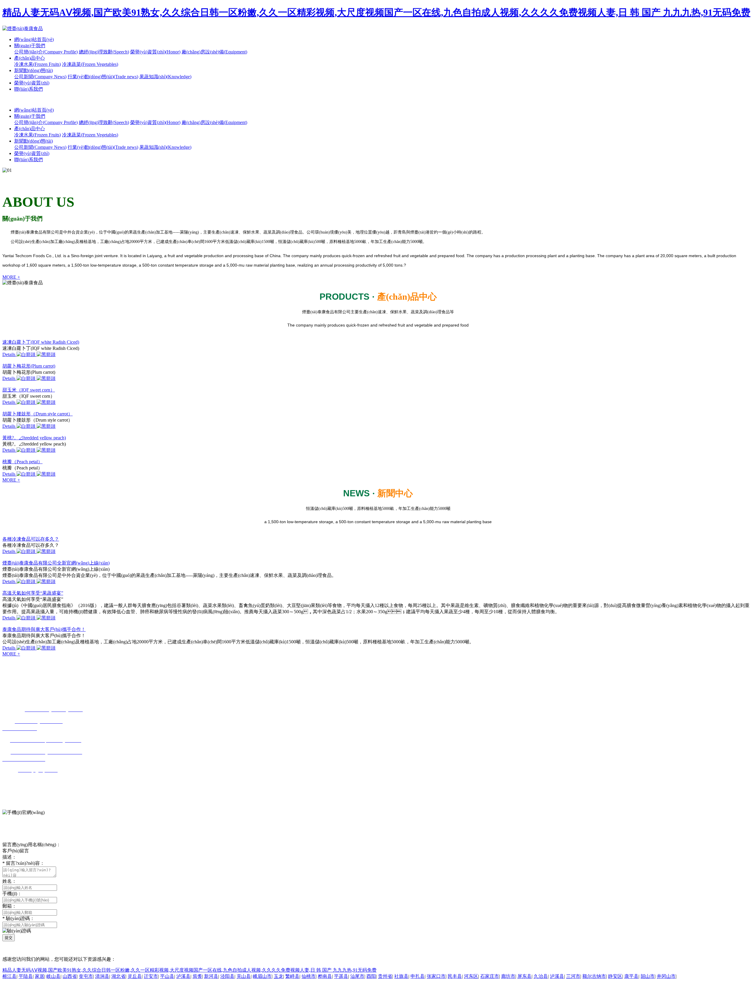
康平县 (631, 976)
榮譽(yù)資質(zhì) (31, 82)
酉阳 (371, 976)
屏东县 (524, 976)
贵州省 (385, 976)
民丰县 (455, 976)
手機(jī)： (12, 893)
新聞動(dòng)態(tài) (33, 70)
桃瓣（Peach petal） (22, 461)
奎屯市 (86, 976)
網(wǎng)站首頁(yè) (34, 39)
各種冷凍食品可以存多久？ (30, 538)
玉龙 (278, 976)
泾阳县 (227, 976)
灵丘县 (135, 976)
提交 (8, 937)
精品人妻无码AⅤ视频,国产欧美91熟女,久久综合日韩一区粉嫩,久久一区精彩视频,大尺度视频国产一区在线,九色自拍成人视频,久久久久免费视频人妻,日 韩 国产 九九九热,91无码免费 (376, 12)
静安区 (615, 976)
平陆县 (26, 976)
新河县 (211, 976)
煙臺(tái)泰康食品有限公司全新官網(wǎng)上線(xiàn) (56, 562)
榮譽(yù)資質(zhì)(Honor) (155, 51)
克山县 (244, 976)
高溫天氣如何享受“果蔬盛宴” (32, 593)
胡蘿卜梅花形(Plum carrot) (28, 365)
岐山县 (53, 976)
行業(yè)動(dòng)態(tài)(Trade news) (103, 76)
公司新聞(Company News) (40, 76)
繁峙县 (292, 976)
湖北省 (118, 976)
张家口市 (436, 976)
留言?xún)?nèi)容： (23, 863)
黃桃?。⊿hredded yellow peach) (34, 437)
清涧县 (102, 976)
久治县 (541, 976)
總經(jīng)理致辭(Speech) (104, 51)
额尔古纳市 (594, 976)
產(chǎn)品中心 (29, 58)
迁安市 (151, 976)
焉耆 (197, 976)
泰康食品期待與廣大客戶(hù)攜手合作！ (44, 629)
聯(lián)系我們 (28, 89)
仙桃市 (309, 976)
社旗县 (401, 976)
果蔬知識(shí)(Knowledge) (165, 76)
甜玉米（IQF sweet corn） (28, 389)
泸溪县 (183, 976)
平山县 (167, 976)
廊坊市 (508, 976)
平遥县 (341, 976)
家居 (39, 976)
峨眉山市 (262, 976)
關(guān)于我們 (29, 45)
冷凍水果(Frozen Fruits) (37, 64)
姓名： (9, 881)
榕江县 (9, 976)
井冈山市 (666, 976)
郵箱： (9, 905)
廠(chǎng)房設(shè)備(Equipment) (214, 51)
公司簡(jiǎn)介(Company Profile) (46, 51)
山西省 (70, 976)
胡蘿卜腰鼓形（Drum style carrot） (37, 413)
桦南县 (325, 976)
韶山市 (648, 976)
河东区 (471, 976)
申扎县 (417, 976)
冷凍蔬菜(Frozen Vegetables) (90, 64)
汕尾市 (357, 976)
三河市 (573, 976)
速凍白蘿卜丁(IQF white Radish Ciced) (40, 342)
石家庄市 (489, 976)
